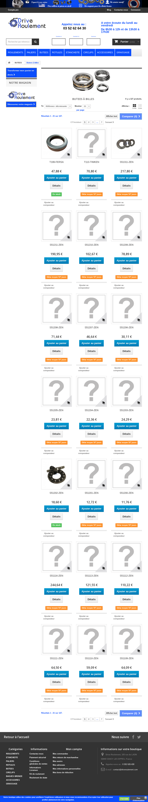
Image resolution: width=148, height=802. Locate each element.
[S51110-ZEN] (91, 639)
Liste (140, 108)
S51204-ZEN (91, 410)
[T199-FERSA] (56, 143)
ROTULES (10, 765)
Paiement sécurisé (37, 757)
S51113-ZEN (91, 575)
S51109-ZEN (126, 658)
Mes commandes (60, 754)
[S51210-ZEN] (91, 226)
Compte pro (13, 10)
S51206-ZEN (126, 327)
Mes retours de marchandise (65, 757)
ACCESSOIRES (13, 780)
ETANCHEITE (12, 757)
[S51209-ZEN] (126, 226)
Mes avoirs (57, 761)
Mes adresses (59, 765)
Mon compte (74, 749)
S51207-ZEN (91, 327)
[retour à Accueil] (9, 63)
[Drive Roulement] (27, 22)
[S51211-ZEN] (56, 226)
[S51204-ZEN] (91, 391)
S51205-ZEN (56, 410)
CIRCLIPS (10, 772)
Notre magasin (20, 82)
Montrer (78, 106)
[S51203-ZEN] (126, 391)
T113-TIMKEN (91, 162)
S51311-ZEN (126, 162)
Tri (42, 106)
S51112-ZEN (126, 575)
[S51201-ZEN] (91, 474)
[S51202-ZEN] (56, 474)
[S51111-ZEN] (56, 639)
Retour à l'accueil (16, 737)
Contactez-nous (121, 10)
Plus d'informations (139, 798)
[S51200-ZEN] (126, 474)
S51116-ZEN (56, 575)
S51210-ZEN (91, 244)
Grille (134, 108)
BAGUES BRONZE (14, 776)
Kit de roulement (36, 774)
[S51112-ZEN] (126, 557)
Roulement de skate (38, 778)
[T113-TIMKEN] (91, 143)
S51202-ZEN (56, 493)
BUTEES (10, 769)
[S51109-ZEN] (126, 639)
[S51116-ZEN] (56, 557)
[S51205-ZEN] (56, 391)
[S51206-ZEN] (126, 309)
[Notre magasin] (21, 95)
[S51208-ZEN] (56, 309)
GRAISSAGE (11, 784)
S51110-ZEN (91, 658)
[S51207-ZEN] (91, 309)
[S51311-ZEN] (126, 143)
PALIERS (10, 761)
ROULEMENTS (12, 754)
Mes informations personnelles (67, 769)
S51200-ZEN (126, 493)
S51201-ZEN (91, 493)
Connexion (135, 10)
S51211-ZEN (56, 244)
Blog (109, 10)
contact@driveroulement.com (125, 770)
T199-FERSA (56, 162)
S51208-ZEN (56, 327)
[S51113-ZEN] (91, 557)
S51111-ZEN (56, 658)
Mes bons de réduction (63, 772)
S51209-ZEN (126, 244)
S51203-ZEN (126, 410)
